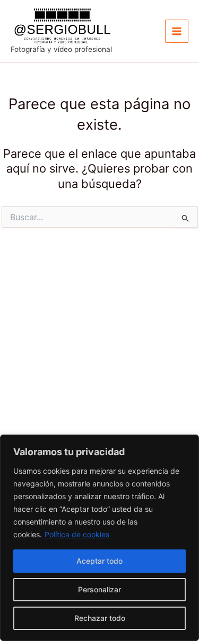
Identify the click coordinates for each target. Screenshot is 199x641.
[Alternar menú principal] (176, 31)
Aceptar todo (99, 560)
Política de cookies (77, 534)
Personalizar (99, 589)
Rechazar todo (99, 617)
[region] (99, 538)
